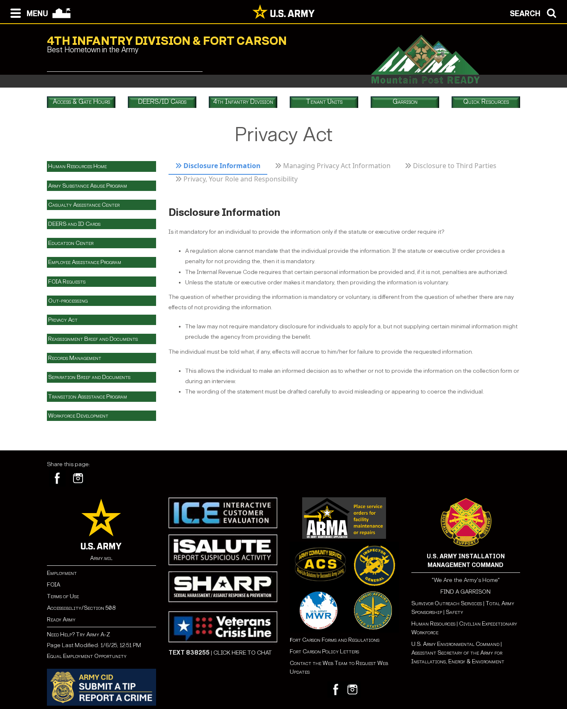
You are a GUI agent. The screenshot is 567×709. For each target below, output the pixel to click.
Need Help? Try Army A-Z (78, 634)
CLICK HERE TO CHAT (242, 652)
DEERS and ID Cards (74, 223)
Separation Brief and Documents (89, 377)
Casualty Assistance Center (84, 204)
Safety (454, 612)
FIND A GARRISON (465, 591)
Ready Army (61, 619)
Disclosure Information (221, 165)
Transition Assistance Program (87, 396)
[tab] (218, 168)
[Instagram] (78, 478)
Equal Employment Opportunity (87, 656)
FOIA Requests (67, 281)
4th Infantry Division (243, 101)
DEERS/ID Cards (162, 101)
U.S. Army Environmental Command (455, 644)
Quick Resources (486, 101)
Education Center (70, 243)
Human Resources (433, 623)
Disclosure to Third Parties (454, 165)
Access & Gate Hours (81, 101)
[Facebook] (57, 478)
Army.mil (101, 558)
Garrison (405, 101)
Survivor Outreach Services (446, 603)
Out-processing (68, 300)
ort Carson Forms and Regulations (334, 639)
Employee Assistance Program (84, 262)
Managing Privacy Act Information (337, 165)
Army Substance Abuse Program (87, 185)
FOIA (53, 584)
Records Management (74, 358)
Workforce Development (78, 415)
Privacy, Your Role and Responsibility (240, 178)
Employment (62, 573)
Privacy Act (63, 319)
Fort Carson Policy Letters (324, 651)
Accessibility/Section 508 (81, 607)
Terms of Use (63, 596)
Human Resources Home (77, 166)
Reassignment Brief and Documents (93, 338)
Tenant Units (324, 101)
